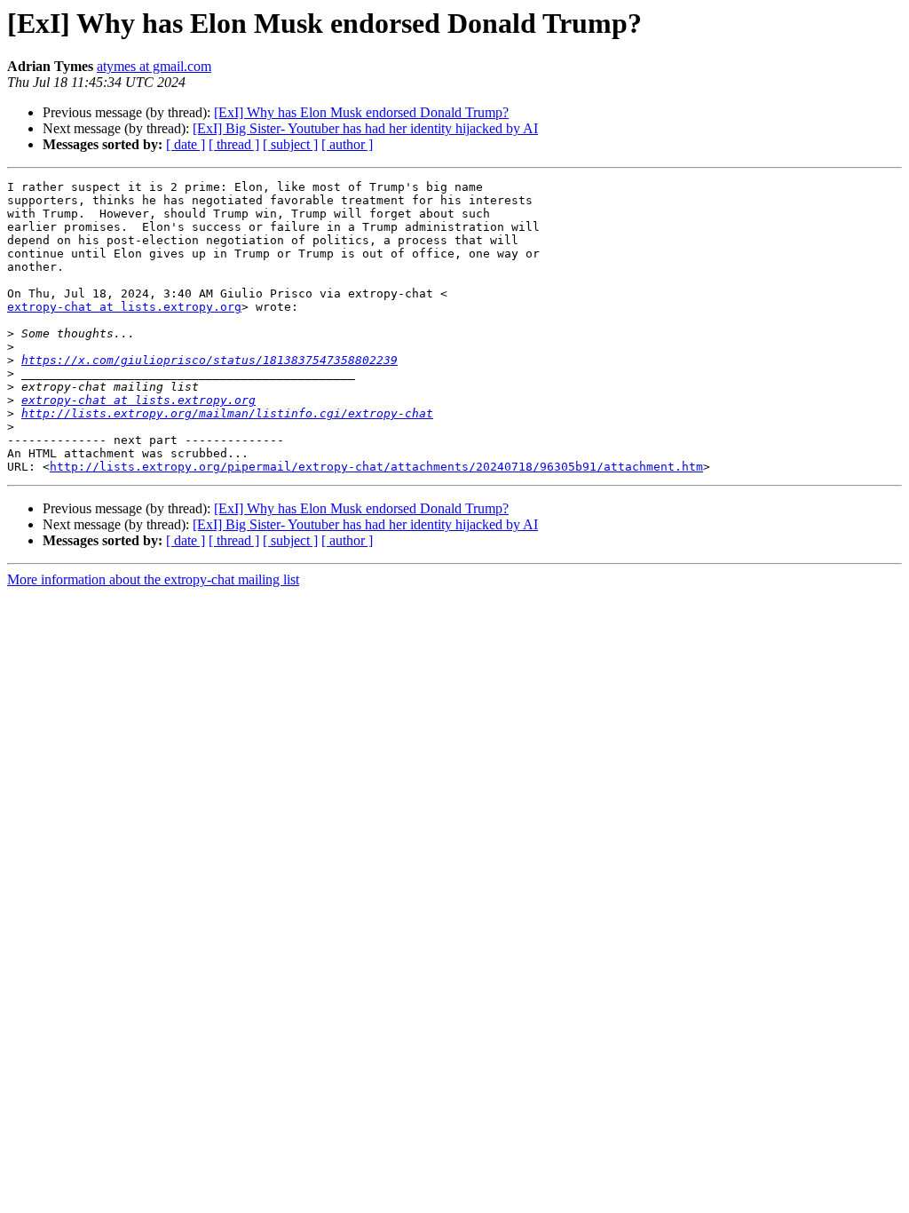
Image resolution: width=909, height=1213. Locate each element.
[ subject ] (290, 144)
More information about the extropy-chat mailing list (153, 579)
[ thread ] (234, 144)
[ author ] (347, 144)
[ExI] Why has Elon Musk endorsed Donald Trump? (361, 112)
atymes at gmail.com (154, 66)
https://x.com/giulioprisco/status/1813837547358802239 (209, 360)
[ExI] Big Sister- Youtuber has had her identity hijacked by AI (365, 128)
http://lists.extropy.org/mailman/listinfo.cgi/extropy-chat (227, 413)
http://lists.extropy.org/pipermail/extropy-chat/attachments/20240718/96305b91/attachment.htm (376, 466)
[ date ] (185, 144)
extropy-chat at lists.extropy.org (124, 306)
